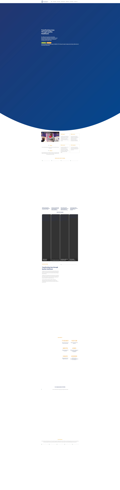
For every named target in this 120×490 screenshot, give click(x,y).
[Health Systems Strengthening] (46, 237)
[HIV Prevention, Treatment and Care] (73, 237)
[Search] (78, 1)
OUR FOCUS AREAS (60, 212)
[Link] (44, 1)
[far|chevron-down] (60, 47)
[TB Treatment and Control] (55, 237)
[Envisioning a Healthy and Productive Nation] (64, 237)
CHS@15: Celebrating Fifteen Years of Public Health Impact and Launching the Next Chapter (46, 208)
